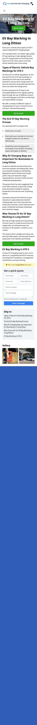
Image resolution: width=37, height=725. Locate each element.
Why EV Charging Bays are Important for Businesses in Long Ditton (18, 326)
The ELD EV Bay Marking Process (16, 321)
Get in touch (18, 28)
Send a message (18, 303)
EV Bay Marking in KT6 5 (13, 336)
